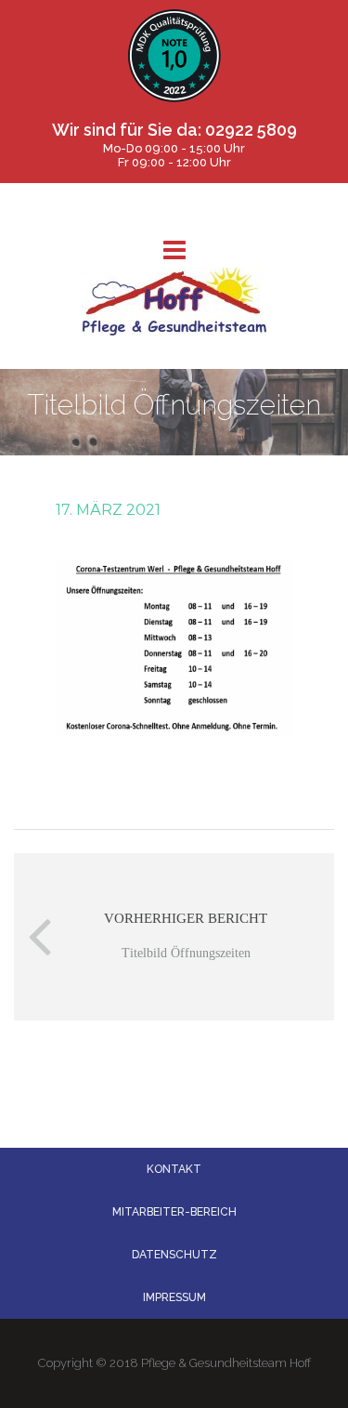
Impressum (174, 1297)
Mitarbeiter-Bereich (174, 1211)
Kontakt (174, 1169)
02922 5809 (251, 129)
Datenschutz (174, 1254)
